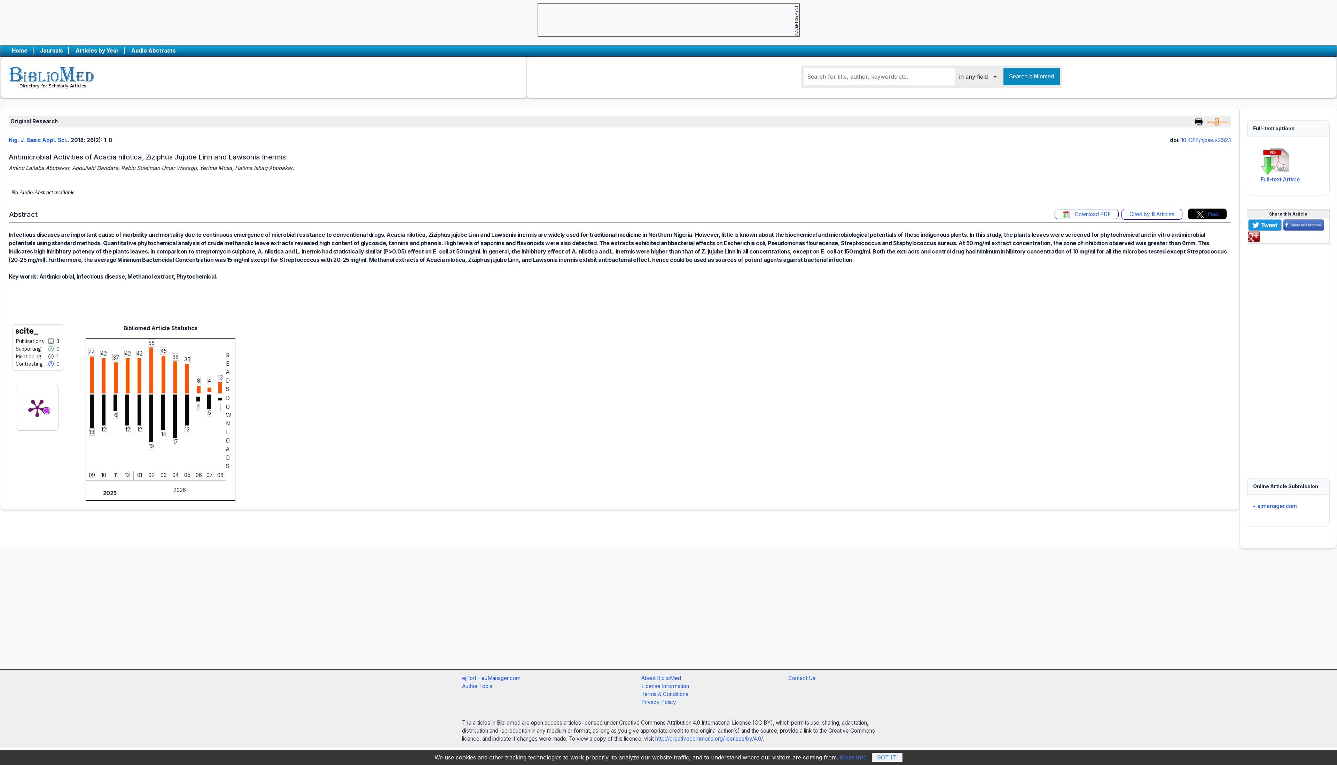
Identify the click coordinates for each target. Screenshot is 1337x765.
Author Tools (477, 686)
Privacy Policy (658, 702)
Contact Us (801, 678)
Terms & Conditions (664, 694)
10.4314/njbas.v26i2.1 (1206, 140)
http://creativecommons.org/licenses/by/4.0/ (709, 738)
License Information (665, 686)
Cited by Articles (1151, 214)
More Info (853, 757)
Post (1213, 214)
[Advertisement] (1288, 356)
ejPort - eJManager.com (491, 678)
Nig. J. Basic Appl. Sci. (38, 140)
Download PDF (1092, 214)
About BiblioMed (661, 678)
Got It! (887, 757)
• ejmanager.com (1275, 506)
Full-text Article (1280, 179)
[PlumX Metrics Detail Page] (37, 408)
